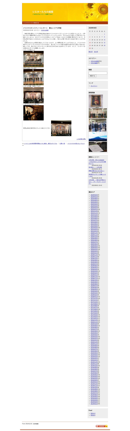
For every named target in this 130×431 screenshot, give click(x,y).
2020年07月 (94, 242)
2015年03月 (94, 356)
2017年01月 (94, 318)
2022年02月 (94, 207)
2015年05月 (94, 353)
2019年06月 (94, 265)
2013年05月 (94, 396)
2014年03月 (94, 378)
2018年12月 (94, 276)
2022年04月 (94, 204)
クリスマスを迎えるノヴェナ (76, 143)
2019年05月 (94, 267)
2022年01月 (94, 209)
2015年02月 (94, 358)
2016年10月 (94, 324)
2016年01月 (94, 340)
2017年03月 (94, 315)
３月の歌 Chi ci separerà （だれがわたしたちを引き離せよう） (97, 161)
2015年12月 (94, 342)
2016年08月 (94, 327)
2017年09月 (94, 304)
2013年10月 (94, 387)
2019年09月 (94, 260)
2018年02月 (94, 295)
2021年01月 (94, 231)
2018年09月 (94, 282)
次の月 (96, 51)
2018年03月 (94, 293)
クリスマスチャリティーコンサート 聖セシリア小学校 (42, 28)
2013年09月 (94, 389)
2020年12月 (94, 233)
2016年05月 (94, 333)
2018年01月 (94, 296)
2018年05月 (94, 289)
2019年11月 (94, 256)
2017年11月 (94, 300)
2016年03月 (94, 336)
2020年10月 (94, 236)
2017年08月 (94, 305)
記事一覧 (62, 143)
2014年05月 (94, 375)
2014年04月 (94, 376)
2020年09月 (94, 238)
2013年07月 (94, 393)
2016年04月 (94, 335)
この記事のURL (81, 139)
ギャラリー (94, 86)
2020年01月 (94, 253)
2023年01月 (94, 196)
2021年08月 (94, 218)
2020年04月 (94, 247)
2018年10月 (94, 280)
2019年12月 (94, 255)
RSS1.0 (93, 413)
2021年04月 (94, 226)
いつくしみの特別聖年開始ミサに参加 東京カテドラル (40, 143)
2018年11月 (94, 278)
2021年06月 (94, 222)
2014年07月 (94, 371)
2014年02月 (94, 380)
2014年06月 (94, 373)
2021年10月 (94, 215)
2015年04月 (94, 355)
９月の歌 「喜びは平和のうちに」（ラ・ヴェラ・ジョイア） (97, 181)
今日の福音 (94, 63)
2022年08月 (94, 198)
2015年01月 (94, 360)
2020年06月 (94, 244)
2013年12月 (94, 384)
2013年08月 (94, 391)
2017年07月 (94, 307)
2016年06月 (94, 331)
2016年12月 (94, 320)
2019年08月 (94, 262)
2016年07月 (94, 329)
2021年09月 (94, 216)
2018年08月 (94, 284)
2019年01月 (94, 275)
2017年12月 (94, 298)
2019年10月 (94, 258)
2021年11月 (94, 213)
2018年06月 (94, 287)
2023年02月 (94, 195)
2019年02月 (94, 273)
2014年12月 (94, 362)
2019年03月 (94, 271)
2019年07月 (94, 264)
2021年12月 (94, 211)
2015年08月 (94, 347)
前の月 (91, 51)
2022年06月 (94, 200)
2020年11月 (94, 235)
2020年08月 (94, 240)
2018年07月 (94, 285)
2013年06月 (94, 394)
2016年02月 (94, 338)
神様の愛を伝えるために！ (97, 171)
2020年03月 (94, 249)
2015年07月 (94, 349)
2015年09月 (94, 345)
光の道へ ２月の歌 (95, 167)
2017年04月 (94, 313)
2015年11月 (94, 344)
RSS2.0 (93, 415)
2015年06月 (94, 351)
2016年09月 (94, 325)
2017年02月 (94, 316)
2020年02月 (94, 251)
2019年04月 (94, 269)
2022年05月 (94, 202)
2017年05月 (94, 311)
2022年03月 (94, 206)
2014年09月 (94, 367)
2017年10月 (94, 302)
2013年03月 (94, 400)
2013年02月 (94, 402)
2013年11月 (94, 385)
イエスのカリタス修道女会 (31, 23)
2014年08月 (94, 369)
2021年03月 (94, 227)
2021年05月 (94, 224)
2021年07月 (94, 220)
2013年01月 (94, 404)
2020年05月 (94, 246)
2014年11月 (94, 364)
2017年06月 (94, 309)
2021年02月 (94, 229)
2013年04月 (94, 398)
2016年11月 (94, 322)
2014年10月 (94, 365)
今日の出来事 (44, 30)
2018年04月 (94, 291)
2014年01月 (94, 382)
